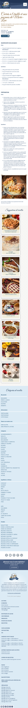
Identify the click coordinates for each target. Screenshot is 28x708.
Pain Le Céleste (5, 668)
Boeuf (2, 496)
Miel (2, 488)
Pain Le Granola (5, 670)
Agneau (3, 494)
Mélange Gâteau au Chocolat (8, 690)
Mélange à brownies (6, 532)
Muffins (3, 453)
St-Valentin (4, 513)
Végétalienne (4, 413)
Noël (2, 506)
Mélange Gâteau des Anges (8, 542)
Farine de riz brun (5, 652)
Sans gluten (4, 424)
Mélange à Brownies (6, 688)
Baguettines (4, 525)
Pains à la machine (6, 456)
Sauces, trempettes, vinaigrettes (10, 468)
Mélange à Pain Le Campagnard (9, 544)
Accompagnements (6, 434)
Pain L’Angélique (5, 666)
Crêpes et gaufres (6, 443)
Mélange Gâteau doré (7, 540)
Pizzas (2, 460)
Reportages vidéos (5, 608)
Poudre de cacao (5, 547)
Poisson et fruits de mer (8, 498)
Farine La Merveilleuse (7, 527)
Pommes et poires (6, 492)
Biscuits (3, 436)
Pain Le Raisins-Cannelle (7, 671)
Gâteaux (3, 447)
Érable (3, 487)
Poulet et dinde (5, 500)
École (2, 517)
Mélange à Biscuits (5, 687)
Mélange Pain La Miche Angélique (9, 700)
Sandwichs (4, 466)
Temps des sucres (6, 515)
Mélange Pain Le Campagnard (8, 698)
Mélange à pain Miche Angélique (10, 545)
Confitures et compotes (8, 442)
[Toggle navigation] (25, 4)
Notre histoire (4, 605)
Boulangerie (4, 440)
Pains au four (5, 455)
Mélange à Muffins (5, 696)
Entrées (3, 445)
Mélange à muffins (6, 536)
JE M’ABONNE (14, 567)
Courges (3, 485)
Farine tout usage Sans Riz (12, 643)
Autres (3, 475)
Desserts (3, 405)
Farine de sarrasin (6, 529)
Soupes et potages (6, 471)
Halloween (4, 508)
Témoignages (4, 609)
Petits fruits (4, 490)
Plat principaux (5, 462)
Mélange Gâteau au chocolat (9, 538)
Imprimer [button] (4, 36)
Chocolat (3, 483)
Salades (3, 464)
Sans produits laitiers (7, 426)
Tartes (3, 473)
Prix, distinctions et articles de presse (10, 606)
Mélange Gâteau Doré (6, 692)
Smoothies (4, 470)
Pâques (3, 510)
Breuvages (4, 438)
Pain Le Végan (4, 673)
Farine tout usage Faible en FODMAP (12, 641)
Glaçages (3, 451)
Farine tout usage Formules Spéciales (12, 645)
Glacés (3, 449)
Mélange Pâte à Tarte (6, 701)
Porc (2, 501)
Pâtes (2, 458)
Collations (4, 402)
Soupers (3, 403)
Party (2, 512)
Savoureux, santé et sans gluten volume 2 (11, 659)
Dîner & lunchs (5, 400)
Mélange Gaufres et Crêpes (7, 695)
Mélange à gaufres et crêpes (9, 534)
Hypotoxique (4, 417)
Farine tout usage (9, 638)
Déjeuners (4, 398)
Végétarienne (5, 415)
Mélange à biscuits (6, 530)
